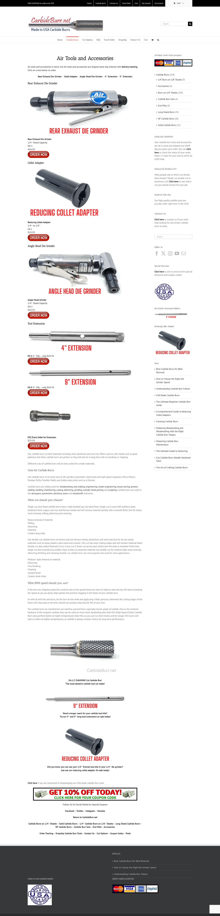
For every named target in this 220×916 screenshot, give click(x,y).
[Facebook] (156, 253)
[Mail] (183, 253)
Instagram (90, 811)
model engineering (107, 486)
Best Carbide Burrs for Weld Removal (131, 861)
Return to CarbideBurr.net (85, 817)
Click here (159, 271)
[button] (158, 39)
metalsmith (78, 493)
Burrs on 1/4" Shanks (167, 92)
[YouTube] (177, 253)
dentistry (58, 493)
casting (59, 490)
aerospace (36, 493)
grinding (78, 490)
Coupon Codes (116, 833)
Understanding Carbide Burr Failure (173, 388)
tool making (79, 486)
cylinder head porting (93, 490)
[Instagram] (170, 253)
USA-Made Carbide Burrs (168, 395)
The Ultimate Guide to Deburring (172, 451)
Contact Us (89, 833)
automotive (47, 493)
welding (39, 490)
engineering (91, 486)
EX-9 (30, 387)
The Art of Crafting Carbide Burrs (172, 467)
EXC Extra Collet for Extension (42, 437)
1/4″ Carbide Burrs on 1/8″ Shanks (96, 823)
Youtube (101, 811)
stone (65, 493)
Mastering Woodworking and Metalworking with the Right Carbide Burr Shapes (169, 431)
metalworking (66, 486)
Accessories (109, 827)
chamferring (50, 490)
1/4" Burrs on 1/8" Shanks (170, 79)
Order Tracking (46, 833)
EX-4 (30, 356)
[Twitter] (163, 253)
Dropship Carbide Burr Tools (69, 833)
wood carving (123, 486)
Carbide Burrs (162, 74)
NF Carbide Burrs (64, 827)
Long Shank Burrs (166, 112)
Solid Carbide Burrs (68, 823)
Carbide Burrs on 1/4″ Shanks (42, 823)
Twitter (79, 811)
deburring (68, 490)
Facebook (69, 811)
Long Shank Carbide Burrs (128, 823)
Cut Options (102, 833)
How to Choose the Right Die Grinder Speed (135, 867)
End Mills (97, 827)
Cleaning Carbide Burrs (167, 421)
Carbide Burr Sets (82, 827)
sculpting (112, 490)
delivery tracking (129, 66)
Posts (128, 833)
